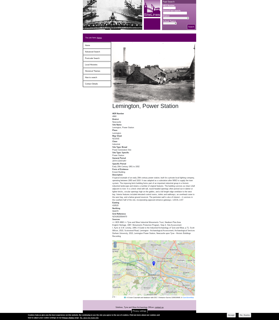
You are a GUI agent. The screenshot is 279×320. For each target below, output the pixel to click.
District (166, 16)
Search (191, 27)
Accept (231, 315)
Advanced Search (92, 52)
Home (99, 38)
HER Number (169, 5)
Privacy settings (139, 311)
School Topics (169, 21)
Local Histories (91, 65)
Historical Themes (92, 71)
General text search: (172, 11)
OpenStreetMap (188, 297)
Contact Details (91, 84)
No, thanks (245, 315)
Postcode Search (92, 58)
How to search (91, 77)
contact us (159, 307)
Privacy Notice (68, 318)
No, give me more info (89, 318)
